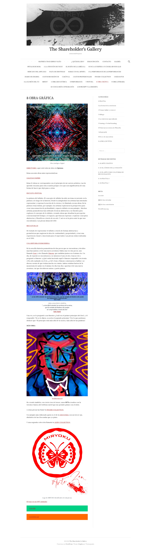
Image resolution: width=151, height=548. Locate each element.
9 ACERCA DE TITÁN (105, 141)
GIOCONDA (64, 415)
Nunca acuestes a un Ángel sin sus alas (104, 67)
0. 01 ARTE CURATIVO (105, 163)
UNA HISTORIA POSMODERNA (38, 243)
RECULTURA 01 (32, 226)
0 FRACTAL (102, 101)
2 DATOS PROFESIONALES (82, 77)
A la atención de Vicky (53, 67)
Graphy (80, 544)
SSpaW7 (45, 82)
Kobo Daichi (57, 311)
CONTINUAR (34, 517)
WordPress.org (103, 209)
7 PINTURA (89, 82)
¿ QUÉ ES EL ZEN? (77, 62)
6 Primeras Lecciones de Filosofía (109, 128)
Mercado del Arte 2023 (37, 72)
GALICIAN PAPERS (33, 178)
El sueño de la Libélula (75, 67)
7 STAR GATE (102, 132)
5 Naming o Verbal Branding (107, 123)
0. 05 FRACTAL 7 (103, 183)
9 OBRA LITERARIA (118, 82)
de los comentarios (106, 204)
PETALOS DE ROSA (34, 67)
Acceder (101, 195)
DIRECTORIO (31, 168)
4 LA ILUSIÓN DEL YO (31, 82)
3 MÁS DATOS (119, 77)
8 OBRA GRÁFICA (102, 82)
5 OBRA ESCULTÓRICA (59, 82)
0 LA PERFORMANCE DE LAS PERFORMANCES (105, 72)
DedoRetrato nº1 (57, 398)
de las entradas (104, 200)
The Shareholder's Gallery (75, 49)
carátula (66, 77)
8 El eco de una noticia (105, 137)
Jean (34, 253)
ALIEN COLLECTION (62, 422)
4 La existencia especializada (107, 119)
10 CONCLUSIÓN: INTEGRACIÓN (62, 87)
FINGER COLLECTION (55, 410)
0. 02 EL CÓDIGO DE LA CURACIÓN (110, 168)
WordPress (69, 544)
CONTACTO (107, 62)
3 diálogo (101, 114)
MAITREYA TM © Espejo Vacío (49, 62)
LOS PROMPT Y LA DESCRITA (87, 87)
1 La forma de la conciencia (107, 105)
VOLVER (32, 508)
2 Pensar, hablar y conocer (107, 110)
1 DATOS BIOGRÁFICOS (50, 77)
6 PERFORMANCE (76, 82)
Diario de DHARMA (32, 77)
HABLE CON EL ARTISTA (76, 72)
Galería (117, 62)
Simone (51, 253)
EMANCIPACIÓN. (93, 62)
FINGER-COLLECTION (103, 77)
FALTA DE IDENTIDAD (57, 72)
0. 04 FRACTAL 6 (103, 178)
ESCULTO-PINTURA (34, 193)
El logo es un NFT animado (37, 502)
